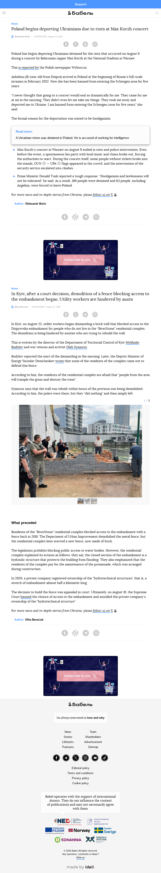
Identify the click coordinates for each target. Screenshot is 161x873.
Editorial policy (81, 768)
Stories (68, 736)
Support (80, 4)
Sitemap (93, 747)
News (68, 731)
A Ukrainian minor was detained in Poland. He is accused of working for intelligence (72, 138)
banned (26, 596)
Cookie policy (80, 783)
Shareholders (93, 736)
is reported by (28, 67)
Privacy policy (80, 778)
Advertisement (93, 742)
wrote (59, 361)
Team (93, 731)
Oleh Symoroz (76, 347)
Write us (80, 857)
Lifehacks (68, 742)
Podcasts (68, 747)
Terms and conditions (80, 773)
